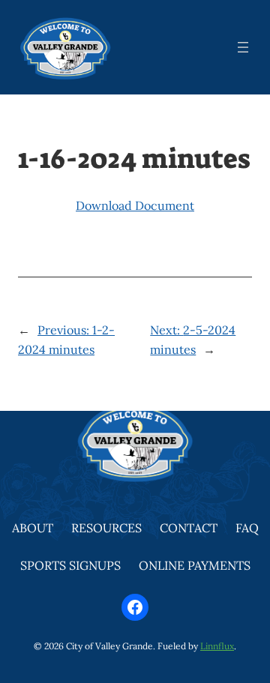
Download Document (135, 205)
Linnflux (217, 646)
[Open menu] (243, 47)
